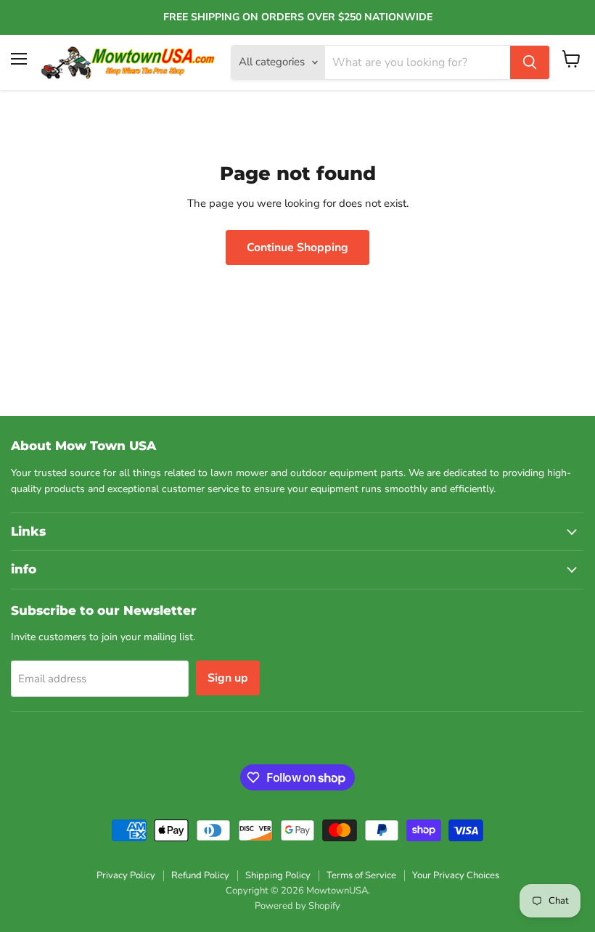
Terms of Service (361, 875)
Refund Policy (200, 875)
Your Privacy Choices (455, 875)
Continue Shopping (297, 248)
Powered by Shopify (297, 905)
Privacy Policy (126, 875)
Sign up (228, 678)
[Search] (529, 62)
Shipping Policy (278, 875)
